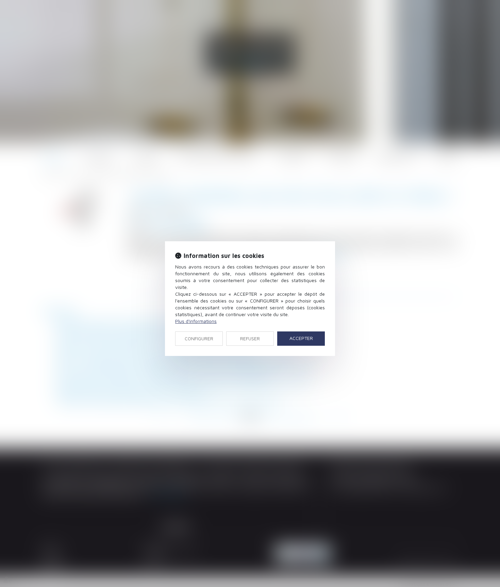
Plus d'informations (196, 321)
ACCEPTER (301, 338)
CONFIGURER (199, 338)
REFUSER (250, 338)
